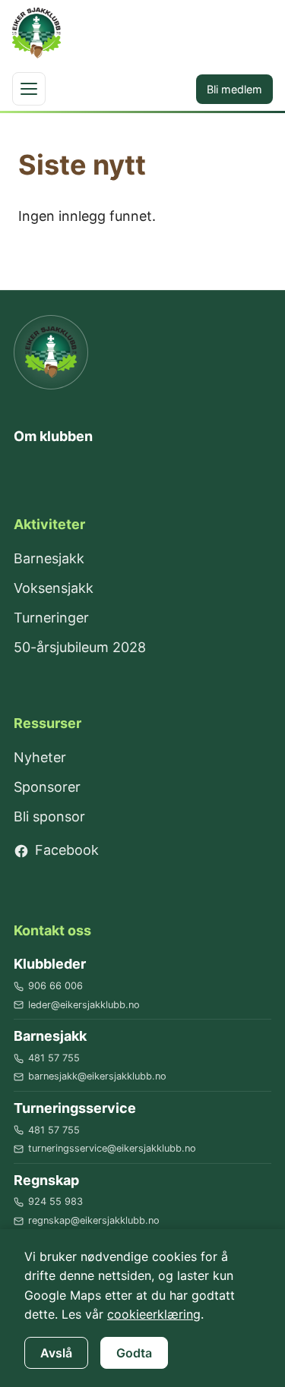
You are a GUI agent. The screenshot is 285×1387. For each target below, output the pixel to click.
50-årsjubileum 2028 (80, 647)
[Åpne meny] (29, 89)
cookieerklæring (154, 1314)
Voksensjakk (53, 588)
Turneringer (51, 618)
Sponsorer (47, 787)
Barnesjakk (49, 558)
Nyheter (40, 757)
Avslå (56, 1352)
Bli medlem (234, 89)
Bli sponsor (49, 816)
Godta (134, 1352)
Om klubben (53, 436)
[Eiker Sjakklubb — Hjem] (51, 352)
